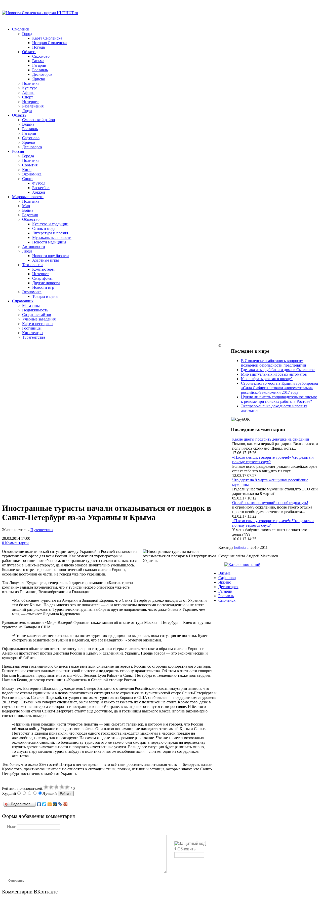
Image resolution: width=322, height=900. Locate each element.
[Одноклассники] (49, 804)
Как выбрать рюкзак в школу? (267, 379)
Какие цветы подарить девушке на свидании (270, 439)
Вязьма (224, 573)
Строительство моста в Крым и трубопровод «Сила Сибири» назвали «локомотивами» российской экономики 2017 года (279, 387)
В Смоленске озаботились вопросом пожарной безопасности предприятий (273, 362)
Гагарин (225, 591)
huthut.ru (241, 547)
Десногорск (228, 587)
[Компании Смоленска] (242, 564)
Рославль (226, 596)
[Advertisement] (110, 379)
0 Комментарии (15, 543)
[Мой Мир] (55, 804)
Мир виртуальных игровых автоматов (274, 374)
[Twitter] (44, 804)
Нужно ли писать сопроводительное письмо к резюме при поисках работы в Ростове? (279, 399)
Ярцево (224, 582)
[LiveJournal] (60, 804)
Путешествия (41, 530)
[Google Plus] (65, 804)
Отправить (16, 880)
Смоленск (226, 600)
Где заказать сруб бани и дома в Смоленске (278, 370)
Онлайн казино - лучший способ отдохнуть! (270, 502)
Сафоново (227, 577)
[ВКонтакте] (39, 804)
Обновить (186, 849)
